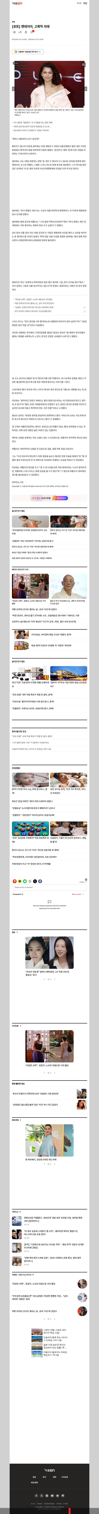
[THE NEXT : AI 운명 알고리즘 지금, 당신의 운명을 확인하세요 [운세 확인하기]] (49, 498)
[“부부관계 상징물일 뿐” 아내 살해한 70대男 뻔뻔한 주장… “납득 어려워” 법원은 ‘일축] (82, 1297)
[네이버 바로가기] (58, 1496)
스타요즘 (15, 1025)
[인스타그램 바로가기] (52, 1496)
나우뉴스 (15, 1211)
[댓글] (31, 32)
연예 (13, 22)
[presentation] (13, 88)
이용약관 (39, 1504)
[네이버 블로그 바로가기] (63, 1496)
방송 (13, 932)
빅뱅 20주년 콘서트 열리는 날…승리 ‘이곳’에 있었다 (34, 303)
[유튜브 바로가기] (47, 1496)
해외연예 (15, 1120)
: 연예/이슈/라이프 (22, 1274)
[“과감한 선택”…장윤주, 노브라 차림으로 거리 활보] (82, 1284)
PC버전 (65, 1504)
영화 (54, 1477)
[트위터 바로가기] (42, 1496)
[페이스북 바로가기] (36, 1496)
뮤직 (44, 1477)
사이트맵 (58, 1504)
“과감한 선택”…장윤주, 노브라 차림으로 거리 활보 (34, 299)
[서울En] (17, 3)
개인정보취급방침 (49, 1504)
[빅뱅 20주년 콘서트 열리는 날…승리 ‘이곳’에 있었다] (82, 1311)
